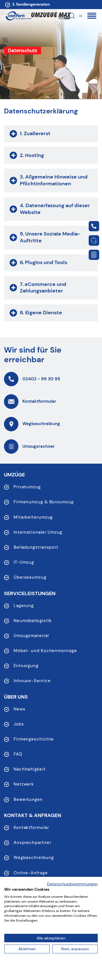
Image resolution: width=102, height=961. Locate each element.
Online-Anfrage (31, 873)
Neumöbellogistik (33, 620)
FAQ (18, 754)
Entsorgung (26, 666)
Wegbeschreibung (34, 857)
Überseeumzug (30, 577)
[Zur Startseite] (18, 15)
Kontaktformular (31, 827)
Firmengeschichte (34, 739)
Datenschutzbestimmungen (72, 883)
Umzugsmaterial (31, 635)
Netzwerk (24, 784)
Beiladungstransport (36, 547)
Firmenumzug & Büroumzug (44, 502)
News (20, 709)
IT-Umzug (24, 562)
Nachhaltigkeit (30, 769)
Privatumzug (27, 487)
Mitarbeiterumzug (33, 517)
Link (94, 226)
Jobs (19, 724)
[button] (91, 16)
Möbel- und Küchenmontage (45, 651)
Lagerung (24, 605)
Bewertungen (28, 799)
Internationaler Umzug (38, 532)
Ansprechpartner (32, 842)
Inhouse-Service (32, 681)
